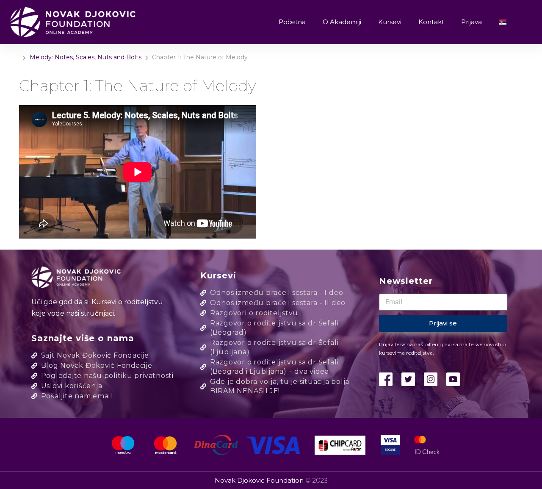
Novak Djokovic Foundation (260, 480)
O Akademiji (342, 22)
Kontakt (431, 22)
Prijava (471, 22)
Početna (292, 22)
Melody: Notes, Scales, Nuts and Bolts (85, 57)
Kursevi (389, 22)
